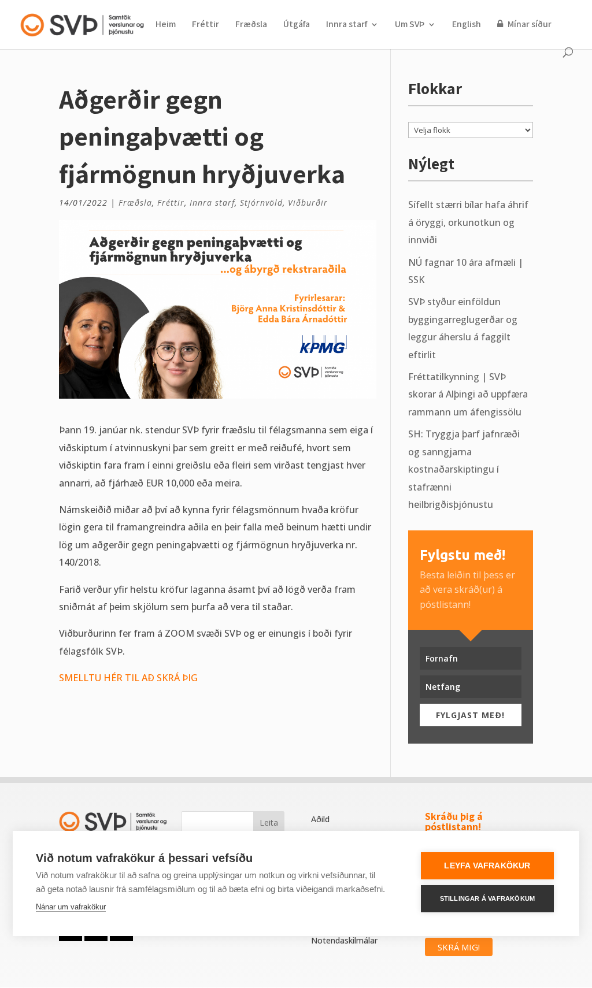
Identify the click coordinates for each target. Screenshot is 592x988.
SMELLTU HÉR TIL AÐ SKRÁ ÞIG (128, 677)
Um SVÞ (409, 25)
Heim (166, 25)
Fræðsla (251, 25)
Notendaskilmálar (344, 940)
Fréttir (205, 25)
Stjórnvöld (261, 202)
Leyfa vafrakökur (487, 865)
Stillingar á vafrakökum (487, 898)
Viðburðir (308, 202)
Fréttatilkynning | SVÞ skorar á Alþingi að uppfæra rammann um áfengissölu (468, 394)
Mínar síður (529, 24)
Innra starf (346, 25)
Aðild (320, 819)
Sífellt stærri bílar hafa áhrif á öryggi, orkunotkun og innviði (468, 222)
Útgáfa (296, 25)
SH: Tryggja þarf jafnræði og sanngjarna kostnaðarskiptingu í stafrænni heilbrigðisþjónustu (464, 469)
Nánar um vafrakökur (71, 906)
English (466, 25)
